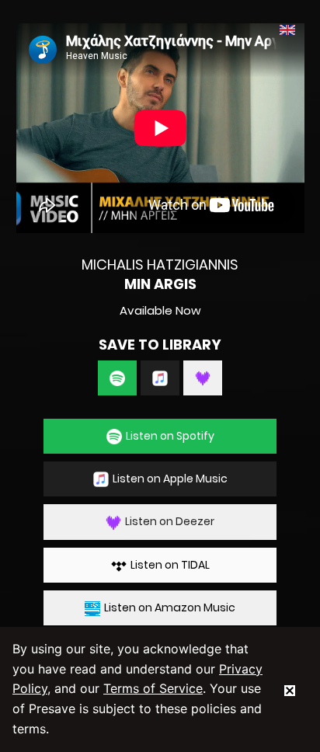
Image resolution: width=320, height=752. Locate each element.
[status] (290, 689)
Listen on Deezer (169, 521)
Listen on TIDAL (170, 565)
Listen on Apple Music (170, 478)
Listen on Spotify (170, 436)
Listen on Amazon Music (169, 607)
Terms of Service (153, 688)
